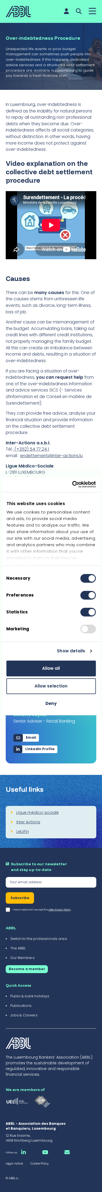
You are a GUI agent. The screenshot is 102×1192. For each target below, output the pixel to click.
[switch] (88, 595)
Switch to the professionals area (38, 938)
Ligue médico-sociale (37, 812)
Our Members (22, 957)
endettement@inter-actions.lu (51, 456)
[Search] (79, 11)
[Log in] (66, 11)
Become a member (27, 969)
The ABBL (18, 948)
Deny (50, 703)
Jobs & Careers (24, 1015)
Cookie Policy (39, 1164)
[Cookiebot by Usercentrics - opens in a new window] (73, 484)
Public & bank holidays (29, 996)
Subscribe (20, 897)
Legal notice (14, 1164)
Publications (21, 1005)
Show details (71, 651)
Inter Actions (28, 822)
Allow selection (51, 686)
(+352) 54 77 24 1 (31, 449)
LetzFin (22, 831)
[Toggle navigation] (92, 11)
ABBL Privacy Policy (59, 909)
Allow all (51, 668)
